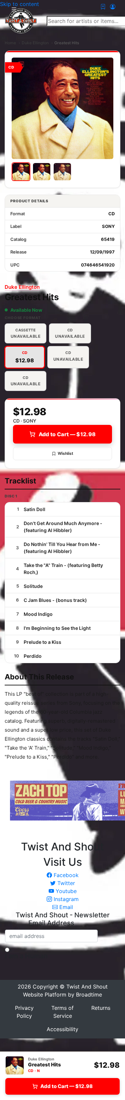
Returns (100, 1008)
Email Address (51, 923)
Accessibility (62, 1029)
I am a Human (26, 956)
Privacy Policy (24, 1012)
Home (10, 42)
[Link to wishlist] (103, 6)
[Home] (21, 20)
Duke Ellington (35, 42)
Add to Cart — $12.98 (67, 434)
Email (65, 907)
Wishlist (65, 453)
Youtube (65, 891)
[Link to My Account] (112, 6)
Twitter (65, 883)
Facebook (65, 875)
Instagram (65, 899)
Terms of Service (62, 1012)
